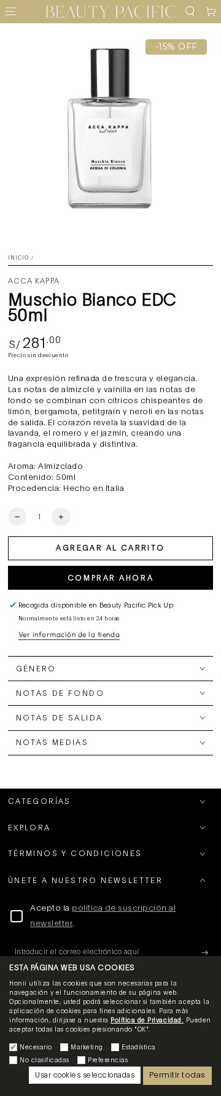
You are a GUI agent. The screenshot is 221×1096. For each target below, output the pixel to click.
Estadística (139, 1047)
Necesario (36, 1047)
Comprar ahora (110, 578)
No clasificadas (44, 1060)
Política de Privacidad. (147, 1020)
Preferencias (108, 1060)
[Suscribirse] (207, 952)
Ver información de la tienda (69, 634)
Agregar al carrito (110, 548)
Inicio (18, 258)
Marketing (87, 1047)
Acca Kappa (34, 281)
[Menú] (10, 12)
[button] (189, 12)
